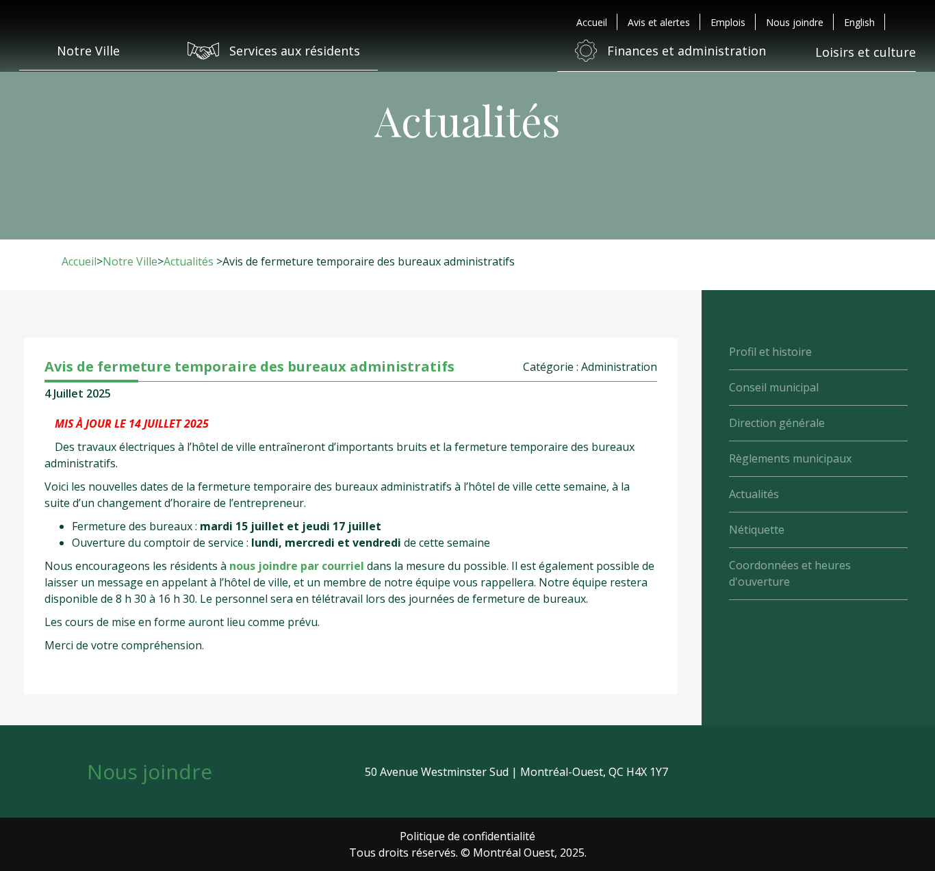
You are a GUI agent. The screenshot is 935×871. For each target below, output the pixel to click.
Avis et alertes (659, 22)
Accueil (591, 22)
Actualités (189, 261)
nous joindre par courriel (296, 565)
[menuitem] (859, 22)
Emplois (727, 22)
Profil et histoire (770, 351)
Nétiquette (756, 529)
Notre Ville (130, 261)
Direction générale (777, 422)
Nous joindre (794, 22)
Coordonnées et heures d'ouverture (790, 573)
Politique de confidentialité (467, 836)
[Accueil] (467, 50)
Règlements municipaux (790, 458)
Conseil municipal (774, 387)
